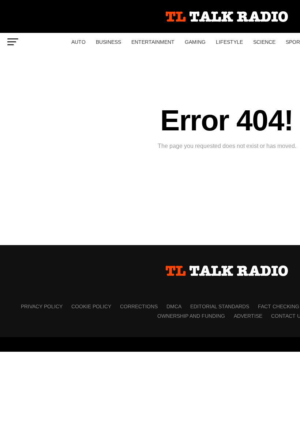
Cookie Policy (91, 306)
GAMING (195, 42)
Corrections (139, 306)
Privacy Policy (42, 306)
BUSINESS (108, 42)
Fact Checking (278, 306)
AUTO (78, 42)
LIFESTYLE (229, 42)
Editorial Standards (219, 306)
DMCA (173, 306)
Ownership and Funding (191, 316)
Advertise (248, 316)
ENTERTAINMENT (153, 42)
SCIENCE (264, 42)
